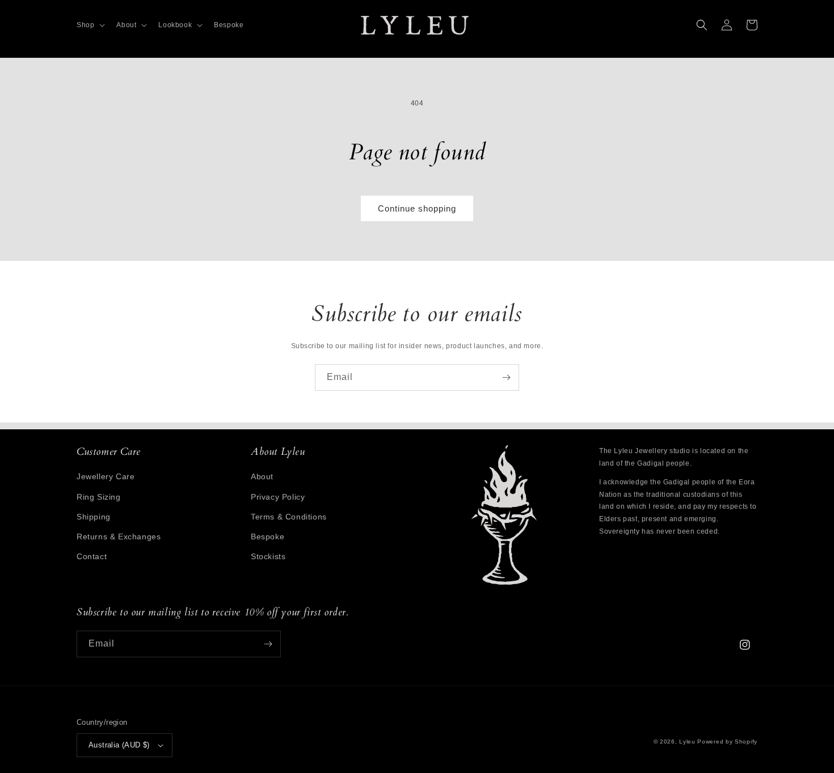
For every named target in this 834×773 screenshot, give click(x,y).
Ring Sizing (99, 496)
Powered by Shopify (727, 741)
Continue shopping (417, 208)
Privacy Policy (278, 496)
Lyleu (687, 741)
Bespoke (267, 536)
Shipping (94, 516)
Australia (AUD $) (119, 745)
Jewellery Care (105, 476)
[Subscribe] (506, 377)
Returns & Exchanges (119, 536)
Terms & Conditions (289, 516)
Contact (92, 556)
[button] (89, 25)
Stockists (268, 556)
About (262, 476)
